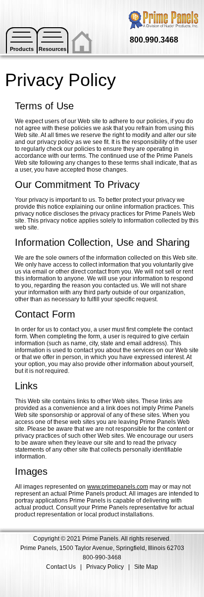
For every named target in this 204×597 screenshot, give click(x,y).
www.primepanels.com (117, 486)
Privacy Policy (105, 566)
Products (22, 49)
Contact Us (61, 566)
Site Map (146, 566)
